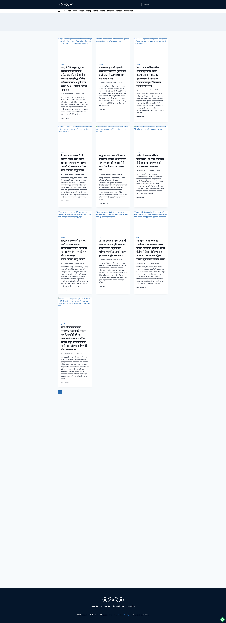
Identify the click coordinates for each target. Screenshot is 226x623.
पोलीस (82, 11)
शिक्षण (95, 11)
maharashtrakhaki (68, 93)
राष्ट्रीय (75, 11)
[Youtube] (71, 4)
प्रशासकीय (110, 11)
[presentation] (75, 49)
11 (77, 392)
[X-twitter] (67, 4)
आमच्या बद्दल (128, 11)
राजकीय (119, 11)
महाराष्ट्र (88, 11)
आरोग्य (102, 11)
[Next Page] (82, 392)
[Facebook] (60, 4)
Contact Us (105, 606)
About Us (94, 606)
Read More (65, 118)
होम (69, 11)
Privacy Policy (118, 606)
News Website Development (123, 615)
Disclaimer (131, 606)
